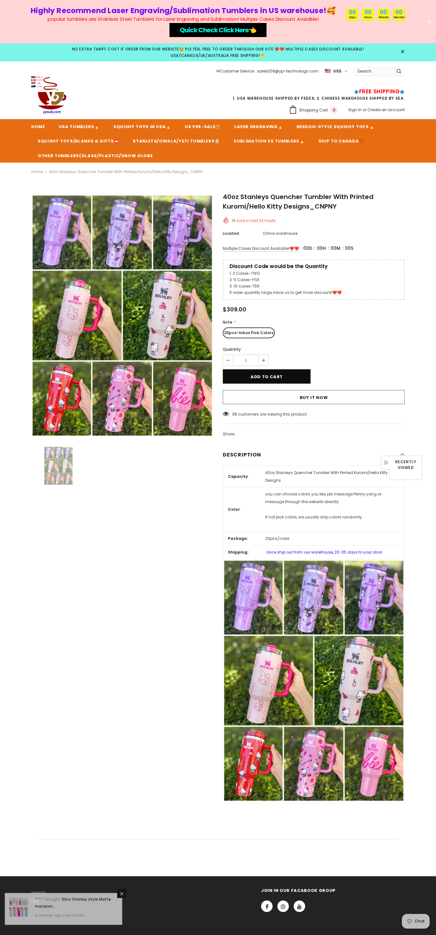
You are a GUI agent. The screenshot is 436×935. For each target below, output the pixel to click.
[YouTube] (299, 906)
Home (37, 171)
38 (234, 414)
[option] (122, 315)
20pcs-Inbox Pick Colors (249, 332)
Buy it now (314, 398)
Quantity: (232, 349)
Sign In (355, 109)
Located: (231, 233)
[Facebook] (267, 906)
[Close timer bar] (429, 21)
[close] (402, 52)
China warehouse (280, 233)
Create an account (386, 109)
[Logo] (50, 95)
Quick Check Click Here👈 (218, 30)
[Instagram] (283, 906)
